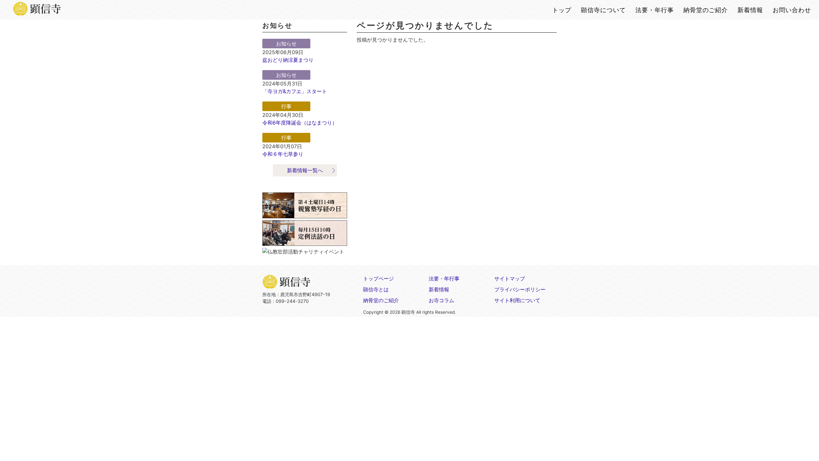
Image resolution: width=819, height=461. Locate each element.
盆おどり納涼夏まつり (288, 60)
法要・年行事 (444, 278)
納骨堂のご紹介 (381, 300)
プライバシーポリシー (519, 289)
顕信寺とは (376, 289)
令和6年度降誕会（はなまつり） (299, 122)
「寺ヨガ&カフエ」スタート (294, 91)
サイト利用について (517, 300)
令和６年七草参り (282, 154)
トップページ (378, 278)
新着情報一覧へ (305, 170)
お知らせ (286, 43)
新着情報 (439, 289)
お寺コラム (441, 300)
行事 (286, 106)
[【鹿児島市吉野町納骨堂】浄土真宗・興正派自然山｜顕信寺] (37, 11)
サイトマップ (509, 278)
